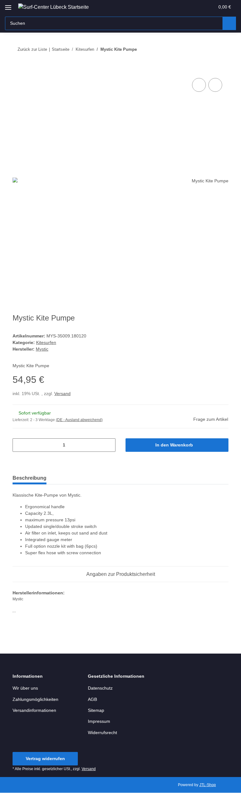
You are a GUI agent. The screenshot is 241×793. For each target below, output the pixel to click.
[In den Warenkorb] (18, 69)
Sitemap (96, 710)
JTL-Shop (207, 785)
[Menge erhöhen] (108, 445)
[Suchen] (229, 23)
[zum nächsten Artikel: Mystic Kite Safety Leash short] (221, 49)
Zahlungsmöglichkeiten (35, 699)
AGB (92, 699)
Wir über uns (25, 688)
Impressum (99, 721)
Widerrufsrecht (102, 732)
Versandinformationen (34, 710)
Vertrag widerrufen (45, 758)
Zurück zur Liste (32, 49)
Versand (62, 393)
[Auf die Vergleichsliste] (199, 85)
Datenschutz (100, 688)
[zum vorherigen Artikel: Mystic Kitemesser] (208, 49)
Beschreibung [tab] (29, 478)
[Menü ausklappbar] (8, 5)
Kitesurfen (46, 342)
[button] (185, 7)
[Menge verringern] (19, 445)
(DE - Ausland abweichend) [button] (79, 420)
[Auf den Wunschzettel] (215, 85)
